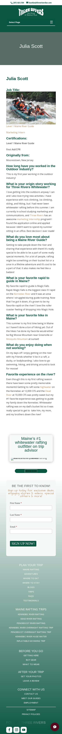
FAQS (31, 596)
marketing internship (28, 219)
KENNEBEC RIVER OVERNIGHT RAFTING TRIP (31, 627)
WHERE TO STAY (31, 582)
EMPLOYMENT (31, 702)
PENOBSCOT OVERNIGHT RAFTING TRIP (31, 632)
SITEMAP (31, 709)
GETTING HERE (31, 655)
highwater (45, 387)
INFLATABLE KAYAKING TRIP (31, 640)
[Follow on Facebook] (9, 730)
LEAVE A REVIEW (31, 680)
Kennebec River (22, 293)
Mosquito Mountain (17, 339)
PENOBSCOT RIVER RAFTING (31, 623)
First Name (16, 503)
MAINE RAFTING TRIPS (31, 609)
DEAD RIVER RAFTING (31, 618)
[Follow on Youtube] (24, 730)
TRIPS (31, 591)
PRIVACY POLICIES (31, 714)
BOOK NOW (31, 471)
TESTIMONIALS (31, 600)
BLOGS (31, 587)
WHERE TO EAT (31, 578)
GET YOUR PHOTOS (31, 676)
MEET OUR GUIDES (31, 698)
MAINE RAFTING (31, 569)
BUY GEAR (31, 659)
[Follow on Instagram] (16, 730)
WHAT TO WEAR (31, 664)
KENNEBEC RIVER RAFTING (31, 614)
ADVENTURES (31, 573)
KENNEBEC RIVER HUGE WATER (31, 636)
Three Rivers (37, 215)
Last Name (16, 515)
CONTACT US (31, 693)
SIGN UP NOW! (23, 543)
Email (13, 527)
